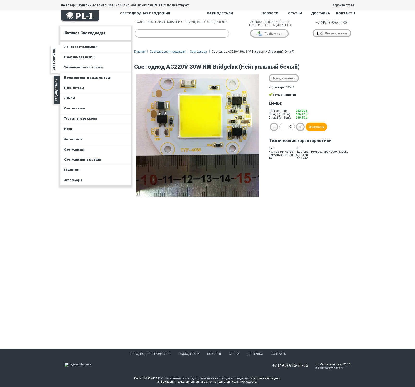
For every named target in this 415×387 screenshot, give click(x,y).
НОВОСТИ (270, 13)
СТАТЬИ (295, 13)
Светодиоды (199, 51)
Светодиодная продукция (168, 51)
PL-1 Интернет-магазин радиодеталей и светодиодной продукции (203, 378)
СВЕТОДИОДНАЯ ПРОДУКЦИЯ (145, 13)
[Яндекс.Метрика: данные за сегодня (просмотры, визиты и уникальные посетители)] (78, 365)
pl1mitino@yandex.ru (329, 367)
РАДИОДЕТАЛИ (220, 13)
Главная (140, 51)
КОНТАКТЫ (345, 13)
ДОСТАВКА (320, 13)
